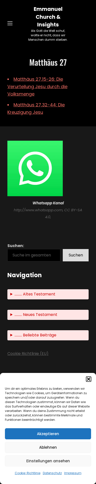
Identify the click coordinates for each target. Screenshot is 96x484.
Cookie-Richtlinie (27, 473)
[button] (88, 379)
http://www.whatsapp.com (38, 210)
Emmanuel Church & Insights (48, 16)
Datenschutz (52, 473)
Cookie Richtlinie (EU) (27, 353)
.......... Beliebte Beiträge (35, 335)
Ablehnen (48, 447)
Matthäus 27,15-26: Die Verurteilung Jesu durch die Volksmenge (37, 86)
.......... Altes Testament (35, 294)
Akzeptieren (48, 433)
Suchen (76, 255)
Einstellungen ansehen (48, 461)
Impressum (72, 473)
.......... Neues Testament (36, 314)
